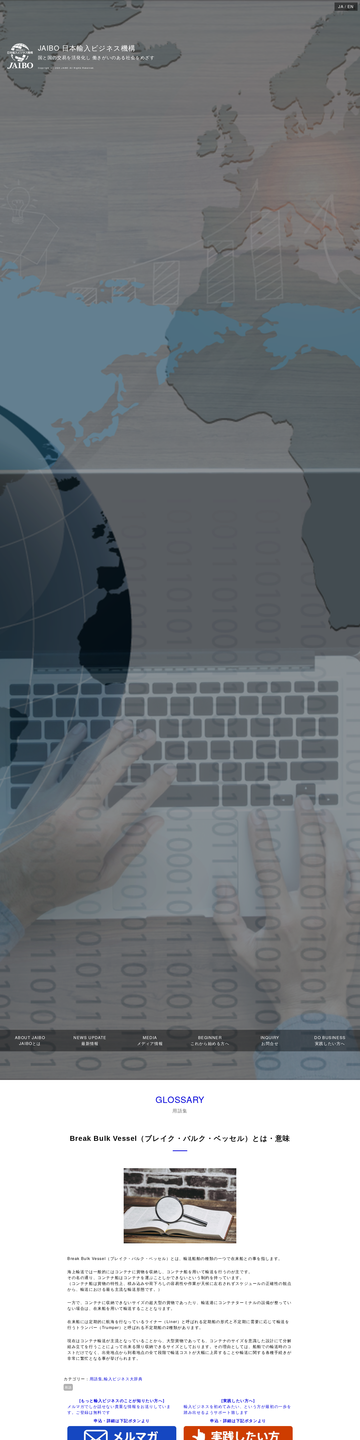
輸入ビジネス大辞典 (123, 1379)
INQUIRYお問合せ (270, 1040)
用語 (68, 1387)
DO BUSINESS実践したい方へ (330, 1040)
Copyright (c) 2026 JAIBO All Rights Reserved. (66, 68)
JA (341, 6)
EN (351, 6)
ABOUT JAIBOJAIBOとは (30, 1040)
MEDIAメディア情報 (150, 1040)
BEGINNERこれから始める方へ (210, 1040)
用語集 (96, 1379)
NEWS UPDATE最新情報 (90, 1040)
